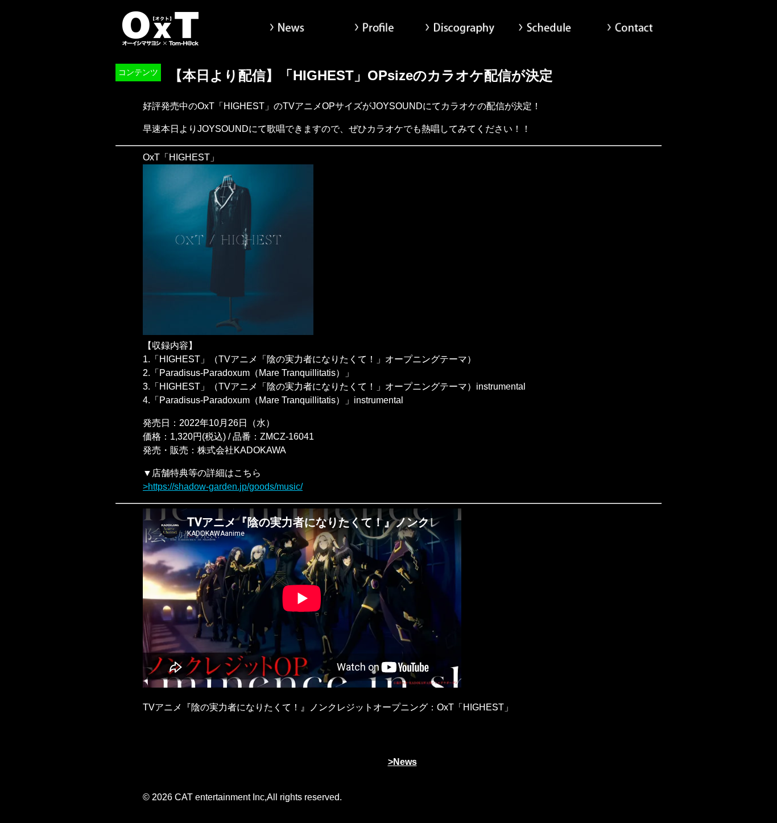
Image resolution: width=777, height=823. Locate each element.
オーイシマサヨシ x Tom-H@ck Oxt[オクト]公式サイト (161, 28)
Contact (630, 28)
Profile (374, 28)
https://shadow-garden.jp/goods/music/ (225, 486)
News (289, 28)
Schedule (545, 28)
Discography (459, 28)
